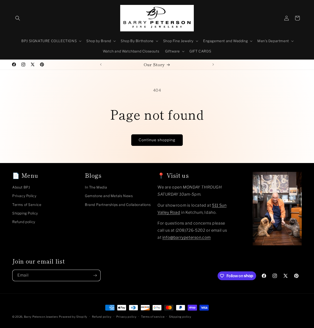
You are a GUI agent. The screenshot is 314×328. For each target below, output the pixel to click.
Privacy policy (126, 316)
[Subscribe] (95, 275)
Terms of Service (26, 204)
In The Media (96, 187)
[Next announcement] (213, 64)
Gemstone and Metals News (109, 196)
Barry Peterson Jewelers (41, 316)
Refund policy (23, 221)
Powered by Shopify (73, 316)
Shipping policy (180, 316)
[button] (17, 18)
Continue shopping (157, 140)
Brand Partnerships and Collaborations (118, 204)
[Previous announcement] (100, 64)
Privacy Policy (24, 196)
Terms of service (152, 316)
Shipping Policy (25, 213)
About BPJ (21, 187)
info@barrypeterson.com (186, 237)
